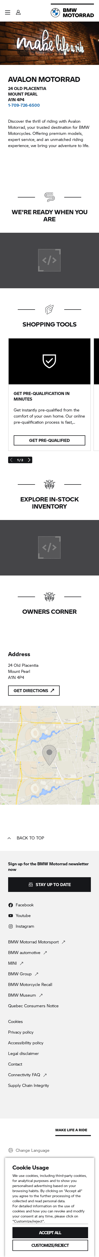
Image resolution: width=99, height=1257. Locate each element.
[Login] (18, 11)
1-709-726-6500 (24, 105)
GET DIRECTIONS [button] (31, 690)
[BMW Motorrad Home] (72, 12)
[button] (7, 12)
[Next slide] (29, 460)
